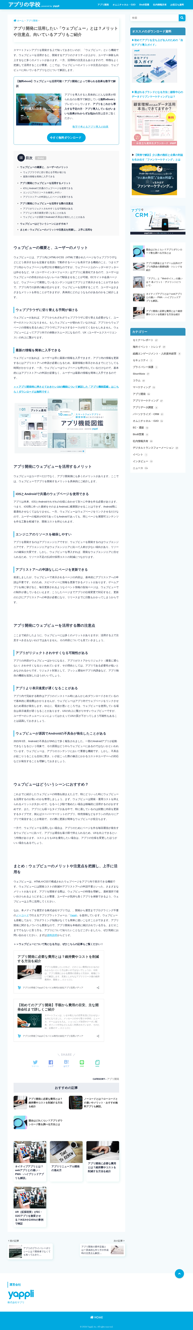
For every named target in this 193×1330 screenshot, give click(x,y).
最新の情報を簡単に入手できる (39, 176)
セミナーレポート (145, 340)
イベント (140, 454)
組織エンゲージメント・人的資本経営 (156, 353)
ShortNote (141, 373)
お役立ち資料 (177, 4)
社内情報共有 (160, 4)
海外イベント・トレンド (149, 346)
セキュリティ (142, 360)
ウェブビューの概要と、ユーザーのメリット (44, 167)
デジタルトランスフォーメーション (155, 447)
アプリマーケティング (148, 400)
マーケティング (144, 387)
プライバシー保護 (145, 367)
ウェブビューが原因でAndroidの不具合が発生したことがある (54, 217)
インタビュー (142, 461)
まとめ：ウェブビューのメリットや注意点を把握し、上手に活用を (56, 229)
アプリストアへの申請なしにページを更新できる (48, 197)
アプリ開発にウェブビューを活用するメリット (45, 183)
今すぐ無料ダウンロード (65, 137)
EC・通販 (140, 427)
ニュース (140, 468)
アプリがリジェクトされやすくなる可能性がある (48, 208)
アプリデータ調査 (145, 407)
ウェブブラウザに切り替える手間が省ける (44, 172)
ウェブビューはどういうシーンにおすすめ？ (44, 223)
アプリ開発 (103, 4)
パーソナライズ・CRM (148, 414)
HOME (98, 1317)
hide (40, 158)
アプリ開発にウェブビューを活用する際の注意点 (46, 203)
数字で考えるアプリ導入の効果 (90, 126)
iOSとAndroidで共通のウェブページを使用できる (48, 188)
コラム (139, 380)
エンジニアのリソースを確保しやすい (42, 192)
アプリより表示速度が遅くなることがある (44, 212)
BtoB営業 (144, 4)
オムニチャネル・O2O (124, 4)
